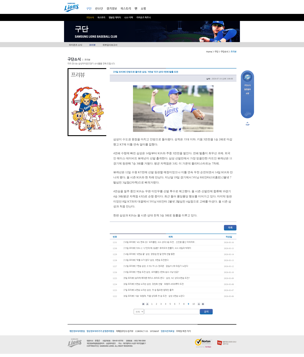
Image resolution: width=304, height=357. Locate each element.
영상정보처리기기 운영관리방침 (100, 331)
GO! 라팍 (128, 17)
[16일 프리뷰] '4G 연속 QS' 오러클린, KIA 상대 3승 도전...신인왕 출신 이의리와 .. (160, 242)
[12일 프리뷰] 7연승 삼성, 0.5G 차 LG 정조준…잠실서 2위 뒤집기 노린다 (156, 266)
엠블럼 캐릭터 (115, 17)
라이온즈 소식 (75, 45)
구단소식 (90, 17)
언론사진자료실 (167, 331)
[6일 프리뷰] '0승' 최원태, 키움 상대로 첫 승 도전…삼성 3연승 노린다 (154, 296)
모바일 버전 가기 (183, 331)
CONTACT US (141, 331)
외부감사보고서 (110, 45)
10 (193, 304)
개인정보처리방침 (77, 331)
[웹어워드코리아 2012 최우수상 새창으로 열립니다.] (226, 339)
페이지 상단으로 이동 (247, 124)
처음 (143, 304)
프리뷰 (92, 45)
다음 (199, 304)
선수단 (99, 8)
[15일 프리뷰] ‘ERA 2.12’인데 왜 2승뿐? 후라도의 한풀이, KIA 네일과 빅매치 (157, 248)
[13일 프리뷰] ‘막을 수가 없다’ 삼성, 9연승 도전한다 (146, 260)
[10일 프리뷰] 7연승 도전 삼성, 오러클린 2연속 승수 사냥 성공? (151, 272)
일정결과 (247, 89)
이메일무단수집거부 (124, 331)
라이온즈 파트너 (144, 17)
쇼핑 (143, 8)
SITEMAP (154, 331)
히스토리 (101, 17)
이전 (147, 304)
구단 (88, 8)
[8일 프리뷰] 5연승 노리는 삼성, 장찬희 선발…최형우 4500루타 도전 (154, 284)
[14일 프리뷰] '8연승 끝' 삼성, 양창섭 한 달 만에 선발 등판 (149, 254)
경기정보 (111, 8)
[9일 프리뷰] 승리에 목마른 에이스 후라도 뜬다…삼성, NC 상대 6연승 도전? (157, 278)
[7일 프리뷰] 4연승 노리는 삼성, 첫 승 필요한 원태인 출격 (148, 290)
